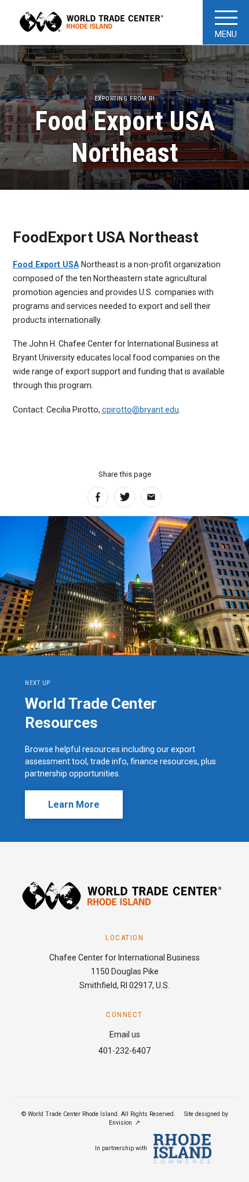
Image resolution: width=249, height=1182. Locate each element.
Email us (124, 1034)
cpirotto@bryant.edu (140, 409)
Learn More (74, 804)
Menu (226, 34)
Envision (120, 1122)
